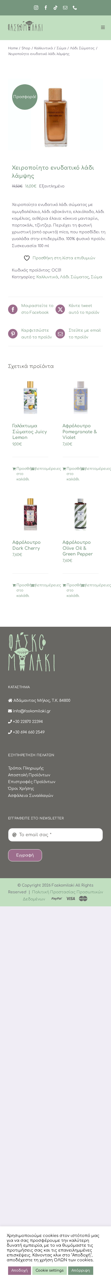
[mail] (65, 7)
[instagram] (36, 7)
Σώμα (96, 277)
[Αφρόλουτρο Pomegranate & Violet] (80, 397)
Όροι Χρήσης (21, 789)
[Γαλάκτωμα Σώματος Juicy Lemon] (30, 397)
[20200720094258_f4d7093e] (55, 114)
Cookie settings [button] (50, 1270)
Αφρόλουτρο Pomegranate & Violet (80, 432)
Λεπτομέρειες (41, 469)
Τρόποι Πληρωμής (26, 768)
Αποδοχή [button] (19, 1270)
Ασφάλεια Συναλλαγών (30, 796)
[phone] (75, 7)
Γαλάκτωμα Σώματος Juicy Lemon (29, 432)
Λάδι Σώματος (74, 277)
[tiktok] (55, 7)
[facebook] (46, 7)
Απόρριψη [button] (80, 1270)
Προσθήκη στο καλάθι (23, 474)
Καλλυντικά (47, 277)
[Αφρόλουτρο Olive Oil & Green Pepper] (80, 514)
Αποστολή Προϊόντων (29, 775)
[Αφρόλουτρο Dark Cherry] (30, 514)
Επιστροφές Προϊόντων (31, 782)
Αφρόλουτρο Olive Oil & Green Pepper (78, 548)
